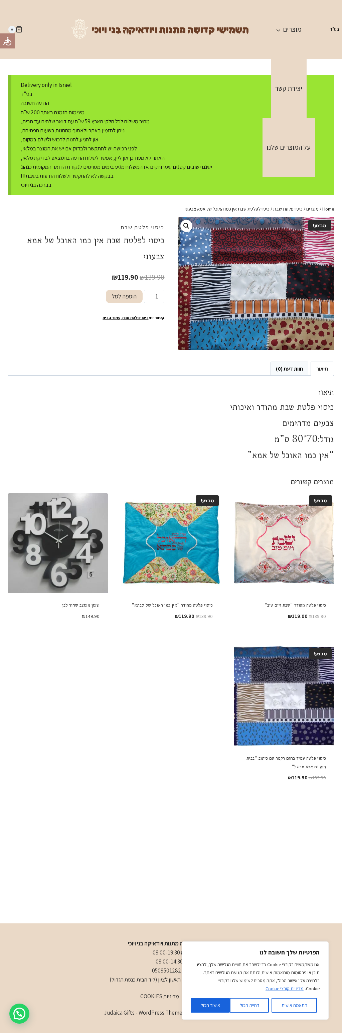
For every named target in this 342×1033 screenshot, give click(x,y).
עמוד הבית (111, 317)
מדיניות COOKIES (159, 996)
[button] (186, 226)
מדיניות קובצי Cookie (285, 989)
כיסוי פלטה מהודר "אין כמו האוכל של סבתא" (172, 605)
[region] (255, 980)
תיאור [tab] (322, 368)
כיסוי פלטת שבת (142, 227)
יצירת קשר (288, 88)
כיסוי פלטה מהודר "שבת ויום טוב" (295, 605)
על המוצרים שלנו (289, 147)
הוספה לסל (124, 296)
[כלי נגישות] (7, 40)
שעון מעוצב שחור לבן (81, 605)
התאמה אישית (294, 1005)
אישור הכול (210, 1005)
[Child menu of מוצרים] (289, 29)
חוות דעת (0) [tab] (289, 368)
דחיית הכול (249, 1005)
